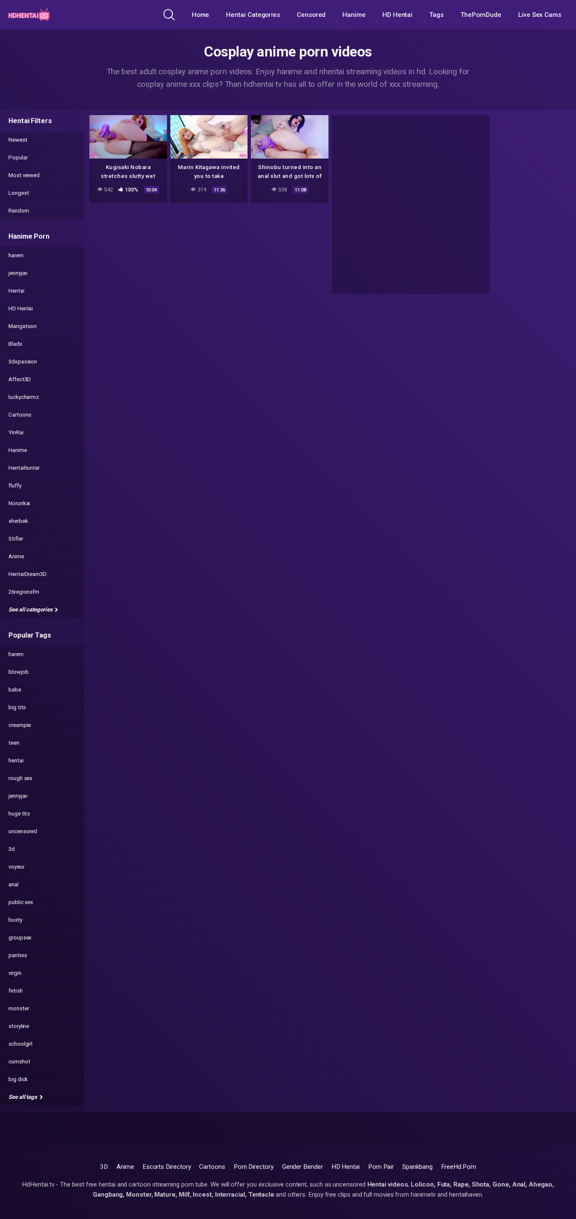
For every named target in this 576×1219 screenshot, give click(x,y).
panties (17, 955)
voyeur (16, 867)
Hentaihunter (24, 468)
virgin (15, 973)
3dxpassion (22, 361)
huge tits (19, 813)
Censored (311, 15)
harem (16, 255)
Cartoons (19, 415)
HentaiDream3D (27, 574)
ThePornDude (480, 15)
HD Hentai (397, 15)
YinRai (16, 432)
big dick (18, 1079)
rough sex (20, 778)
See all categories (31, 609)
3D (104, 1167)
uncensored (22, 831)
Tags (436, 15)
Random (18, 210)
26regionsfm (23, 592)
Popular (17, 157)
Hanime (354, 15)
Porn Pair (381, 1167)
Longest (18, 193)
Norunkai (19, 503)
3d (11, 849)
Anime (16, 556)
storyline (18, 1026)
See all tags (23, 1097)
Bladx (15, 344)
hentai (16, 760)
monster (18, 1008)
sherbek (18, 521)
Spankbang (417, 1167)
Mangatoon (22, 326)
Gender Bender (302, 1167)
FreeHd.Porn (458, 1167)
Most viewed (24, 175)
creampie (19, 725)
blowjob (18, 672)
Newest (17, 140)
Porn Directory (254, 1167)
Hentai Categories (253, 15)
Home (201, 15)
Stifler (15, 538)
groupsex (20, 937)
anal (13, 884)
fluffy (15, 485)
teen (13, 743)
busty (15, 920)
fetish (15, 991)
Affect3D (19, 379)
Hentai (16, 291)
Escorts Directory (167, 1167)
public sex (20, 902)
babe (14, 689)
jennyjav (17, 273)
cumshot (19, 1061)
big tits (17, 707)
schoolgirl (20, 1044)
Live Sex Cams (539, 15)
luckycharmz (23, 397)
